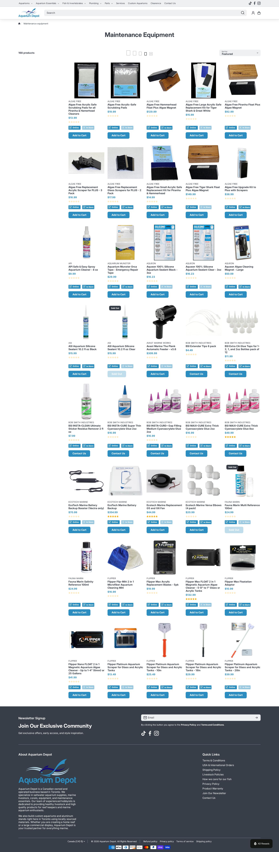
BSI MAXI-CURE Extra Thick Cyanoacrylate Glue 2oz (202, 427)
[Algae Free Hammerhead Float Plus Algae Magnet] (164, 80)
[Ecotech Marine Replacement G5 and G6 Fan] (164, 481)
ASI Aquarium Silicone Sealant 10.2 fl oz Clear (121, 348)
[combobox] (145, 13)
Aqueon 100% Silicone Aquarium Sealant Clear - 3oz (203, 268)
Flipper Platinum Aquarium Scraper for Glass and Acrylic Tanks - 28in (242, 667)
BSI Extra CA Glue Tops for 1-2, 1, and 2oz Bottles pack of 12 (242, 349)
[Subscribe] (257, 717)
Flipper (112, 578)
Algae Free (74, 101)
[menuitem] (25, 3)
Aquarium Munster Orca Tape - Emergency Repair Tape (123, 269)
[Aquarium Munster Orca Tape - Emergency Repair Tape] (125, 242)
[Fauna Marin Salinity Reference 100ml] (86, 557)
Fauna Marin (232, 502)
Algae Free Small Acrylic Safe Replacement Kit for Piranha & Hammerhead (164, 190)
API (70, 263)
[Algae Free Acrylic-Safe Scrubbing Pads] (125, 80)
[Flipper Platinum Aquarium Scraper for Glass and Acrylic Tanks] (125, 640)
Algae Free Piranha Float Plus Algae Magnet (242, 106)
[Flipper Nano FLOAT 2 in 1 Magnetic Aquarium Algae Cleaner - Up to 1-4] (86, 640)
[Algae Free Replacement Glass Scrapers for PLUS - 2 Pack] (125, 163)
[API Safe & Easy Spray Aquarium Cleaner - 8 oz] (86, 242)
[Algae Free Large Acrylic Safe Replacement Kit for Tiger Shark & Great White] (204, 80)
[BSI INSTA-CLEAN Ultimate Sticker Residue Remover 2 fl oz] (86, 401)
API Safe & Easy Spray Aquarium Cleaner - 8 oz (83, 268)
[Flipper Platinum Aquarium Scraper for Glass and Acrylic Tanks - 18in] (204, 640)
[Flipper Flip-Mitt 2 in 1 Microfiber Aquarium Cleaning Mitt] (125, 557)
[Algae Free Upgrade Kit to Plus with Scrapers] (243, 163)
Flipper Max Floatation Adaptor (238, 583)
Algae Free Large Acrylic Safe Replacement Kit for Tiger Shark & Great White (203, 107)
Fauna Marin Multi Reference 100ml (242, 507)
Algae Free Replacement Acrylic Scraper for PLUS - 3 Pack (85, 190)
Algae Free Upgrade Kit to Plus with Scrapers (240, 189)
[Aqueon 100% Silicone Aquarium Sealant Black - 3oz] (164, 242)
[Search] (243, 13)
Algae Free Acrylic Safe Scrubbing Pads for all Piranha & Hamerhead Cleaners (82, 109)
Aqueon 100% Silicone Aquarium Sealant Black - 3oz (162, 269)
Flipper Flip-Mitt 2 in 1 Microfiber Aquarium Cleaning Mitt (121, 584)
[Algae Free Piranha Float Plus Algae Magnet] (243, 80)
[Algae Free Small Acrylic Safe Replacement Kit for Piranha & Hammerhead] (164, 163)
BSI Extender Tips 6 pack (201, 346)
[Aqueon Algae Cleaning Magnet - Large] (243, 242)
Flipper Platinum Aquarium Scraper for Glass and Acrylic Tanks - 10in (164, 667)
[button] (259, 13)
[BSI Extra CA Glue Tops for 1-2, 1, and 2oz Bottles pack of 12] (243, 322)
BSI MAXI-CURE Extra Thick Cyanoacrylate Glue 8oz (241, 427)
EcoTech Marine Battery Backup (122, 507)
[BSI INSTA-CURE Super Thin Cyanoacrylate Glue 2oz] (125, 401)
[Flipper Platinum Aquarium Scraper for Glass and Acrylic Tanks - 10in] (164, 640)
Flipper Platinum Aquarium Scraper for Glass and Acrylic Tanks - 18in (203, 667)
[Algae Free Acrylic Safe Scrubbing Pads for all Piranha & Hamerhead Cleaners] (86, 80)
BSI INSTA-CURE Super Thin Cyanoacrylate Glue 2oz (124, 427)
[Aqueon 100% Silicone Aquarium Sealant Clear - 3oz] (204, 242)
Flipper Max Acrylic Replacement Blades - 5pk (163, 583)
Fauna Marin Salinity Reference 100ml (80, 583)
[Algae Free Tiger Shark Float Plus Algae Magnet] (204, 163)
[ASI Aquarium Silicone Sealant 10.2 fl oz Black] (86, 322)
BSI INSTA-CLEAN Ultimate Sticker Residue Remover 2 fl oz (85, 428)
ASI (70, 343)
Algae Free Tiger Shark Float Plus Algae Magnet (203, 189)
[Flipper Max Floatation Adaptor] (243, 557)
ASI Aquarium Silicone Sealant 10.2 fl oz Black (82, 348)
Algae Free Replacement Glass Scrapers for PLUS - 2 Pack (124, 190)
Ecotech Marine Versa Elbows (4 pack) (204, 507)
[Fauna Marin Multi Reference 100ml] (243, 481)
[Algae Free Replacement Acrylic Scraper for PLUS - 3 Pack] (86, 163)
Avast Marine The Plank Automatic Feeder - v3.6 (161, 348)
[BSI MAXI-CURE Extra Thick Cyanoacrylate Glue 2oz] (204, 401)
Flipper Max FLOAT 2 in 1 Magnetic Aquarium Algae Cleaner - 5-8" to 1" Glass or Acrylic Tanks (203, 586)
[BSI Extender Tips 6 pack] (204, 322)
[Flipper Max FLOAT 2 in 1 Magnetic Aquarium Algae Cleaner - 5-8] (204, 557)
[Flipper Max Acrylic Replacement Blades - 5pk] (164, 557)
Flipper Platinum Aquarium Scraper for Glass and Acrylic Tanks (125, 667)
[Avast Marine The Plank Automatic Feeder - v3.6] (164, 322)
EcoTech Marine (78, 502)
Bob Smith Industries (198, 343)
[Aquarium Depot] (28, 13)
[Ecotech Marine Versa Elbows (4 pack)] (204, 481)
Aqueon (151, 263)
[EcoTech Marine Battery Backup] (125, 481)
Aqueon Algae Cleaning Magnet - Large (239, 268)
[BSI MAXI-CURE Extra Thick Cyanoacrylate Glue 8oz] (243, 401)
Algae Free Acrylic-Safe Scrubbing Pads (122, 106)
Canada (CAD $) (75, 841)
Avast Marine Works (159, 343)
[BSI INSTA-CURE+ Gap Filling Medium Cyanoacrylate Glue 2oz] (164, 401)
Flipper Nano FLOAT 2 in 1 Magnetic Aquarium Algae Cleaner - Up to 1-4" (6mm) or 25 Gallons (86, 669)
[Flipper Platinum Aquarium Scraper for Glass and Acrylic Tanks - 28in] (243, 640)
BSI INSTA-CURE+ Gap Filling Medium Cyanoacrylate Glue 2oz (164, 428)
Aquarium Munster (119, 263)
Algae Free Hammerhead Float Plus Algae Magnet (161, 106)
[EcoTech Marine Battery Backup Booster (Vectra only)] (86, 481)
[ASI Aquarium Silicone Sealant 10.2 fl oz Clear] (125, 322)
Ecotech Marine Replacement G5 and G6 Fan (164, 507)
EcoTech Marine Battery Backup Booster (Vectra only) (86, 507)
